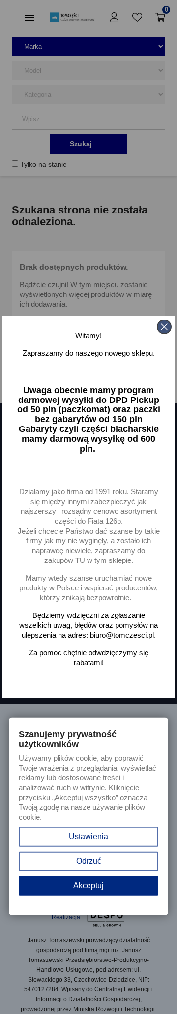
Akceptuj (88, 885)
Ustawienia (88, 836)
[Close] (164, 327)
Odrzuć (88, 861)
